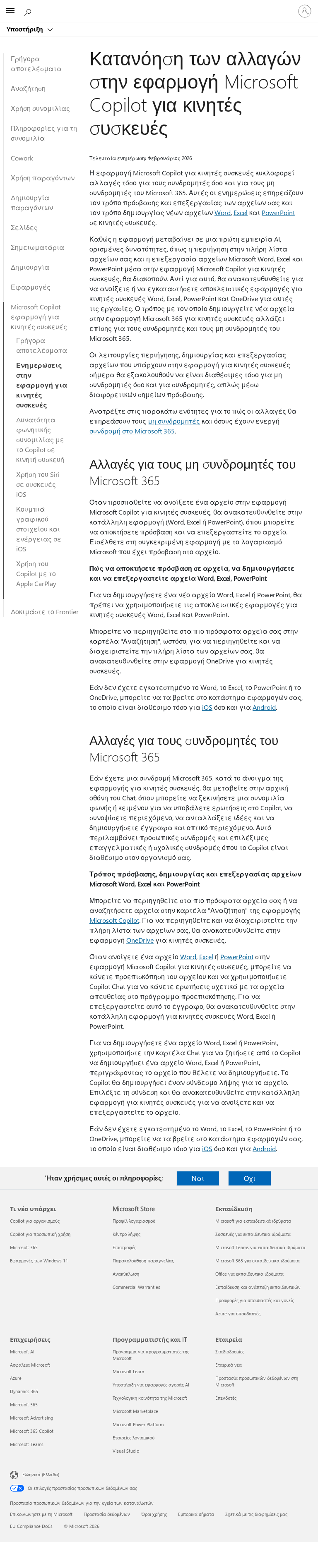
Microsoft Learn (128, 1371)
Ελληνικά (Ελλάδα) (40, 1474)
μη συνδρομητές (174, 421)
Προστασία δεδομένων (107, 1514)
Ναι (198, 1178)
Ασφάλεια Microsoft (30, 1365)
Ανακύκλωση (126, 1274)
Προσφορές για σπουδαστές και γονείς (254, 1300)
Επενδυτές (225, 1398)
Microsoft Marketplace (135, 1411)
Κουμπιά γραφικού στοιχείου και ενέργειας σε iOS (38, 529)
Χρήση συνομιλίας (40, 108)
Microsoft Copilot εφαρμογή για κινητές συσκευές (39, 316)
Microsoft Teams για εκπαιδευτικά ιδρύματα (260, 1247)
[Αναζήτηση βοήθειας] (29, 10)
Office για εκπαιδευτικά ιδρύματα (249, 1274)
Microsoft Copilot (114, 920)
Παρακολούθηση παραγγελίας (143, 1260)
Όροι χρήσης (154, 1514)
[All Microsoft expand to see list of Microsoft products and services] (10, 11)
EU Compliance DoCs (31, 1526)
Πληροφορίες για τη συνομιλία (44, 133)
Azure (16, 1378)
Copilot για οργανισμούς (35, 1221)
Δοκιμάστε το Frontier (45, 611)
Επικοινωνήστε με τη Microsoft (41, 1514)
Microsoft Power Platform (138, 1424)
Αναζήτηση (28, 88)
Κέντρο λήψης (126, 1234)
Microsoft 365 (24, 1247)
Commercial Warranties (136, 1287)
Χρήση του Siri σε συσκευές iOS (38, 484)
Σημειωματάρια (37, 247)
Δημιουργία (30, 267)
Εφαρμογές (31, 287)
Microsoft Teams (26, 1444)
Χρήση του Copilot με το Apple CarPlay (36, 573)
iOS (207, 707)
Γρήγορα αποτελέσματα (36, 63)
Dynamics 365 (24, 1391)
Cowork (22, 157)
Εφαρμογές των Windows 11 (39, 1260)
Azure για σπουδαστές (237, 1313)
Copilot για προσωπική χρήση (40, 1234)
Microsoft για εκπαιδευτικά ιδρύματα (253, 1221)
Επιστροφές (124, 1247)
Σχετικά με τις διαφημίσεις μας (256, 1514)
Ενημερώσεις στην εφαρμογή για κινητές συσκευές (41, 385)
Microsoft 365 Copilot (31, 1431)
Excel (241, 212)
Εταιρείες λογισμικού (133, 1437)
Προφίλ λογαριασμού (134, 1221)
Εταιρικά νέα (228, 1365)
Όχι (249, 1178)
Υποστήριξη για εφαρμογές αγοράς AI (151, 1385)
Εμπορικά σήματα (196, 1514)
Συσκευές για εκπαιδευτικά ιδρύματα (253, 1234)
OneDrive (140, 940)
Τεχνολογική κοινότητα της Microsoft (150, 1398)
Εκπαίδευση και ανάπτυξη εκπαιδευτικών (258, 1287)
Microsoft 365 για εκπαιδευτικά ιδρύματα (257, 1260)
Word (222, 212)
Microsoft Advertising (31, 1418)
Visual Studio (126, 1451)
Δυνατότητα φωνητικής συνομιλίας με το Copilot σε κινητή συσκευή (40, 439)
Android (264, 707)
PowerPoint (278, 212)
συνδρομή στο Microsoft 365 (132, 430)
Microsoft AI (22, 1351)
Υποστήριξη (26, 29)
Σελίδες (24, 227)
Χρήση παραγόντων (43, 177)
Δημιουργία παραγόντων (32, 202)
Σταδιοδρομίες (229, 1351)
